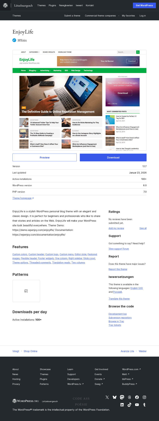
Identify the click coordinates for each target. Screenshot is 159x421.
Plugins (43, 379)
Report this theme (118, 269)
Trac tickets (115, 325)
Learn (70, 369)
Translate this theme (119, 298)
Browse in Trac (116, 321)
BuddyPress (129, 384)
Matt (125, 374)
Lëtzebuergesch (50, 401)
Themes (16, 15)
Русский (117, 291)
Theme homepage (22, 198)
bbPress (127, 379)
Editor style (80, 254)
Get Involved (101, 369)
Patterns (44, 384)
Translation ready (61, 262)
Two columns (78, 262)
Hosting (16, 379)
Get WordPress (144, 5)
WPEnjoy (22, 40)
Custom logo (51, 254)
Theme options (20, 262)
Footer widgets (46, 258)
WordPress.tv (75, 384)
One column (61, 258)
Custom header (36, 254)
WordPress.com (131, 369)
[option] (26, 291)
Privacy (16, 384)
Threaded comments (40, 262)
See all (143, 228)
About (15, 369)
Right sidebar (75, 258)
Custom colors (19, 254)
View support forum (119, 248)
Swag (99, 384)
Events (98, 374)
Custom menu (67, 254)
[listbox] (56, 291)
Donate (100, 379)
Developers (73, 379)
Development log (118, 314)
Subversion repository (120, 317)
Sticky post (89, 258)
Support (71, 374)
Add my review (116, 228)
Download (113, 157)
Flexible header (29, 258)
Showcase (45, 369)
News (15, 374)
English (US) (137, 288)
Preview (45, 157)
